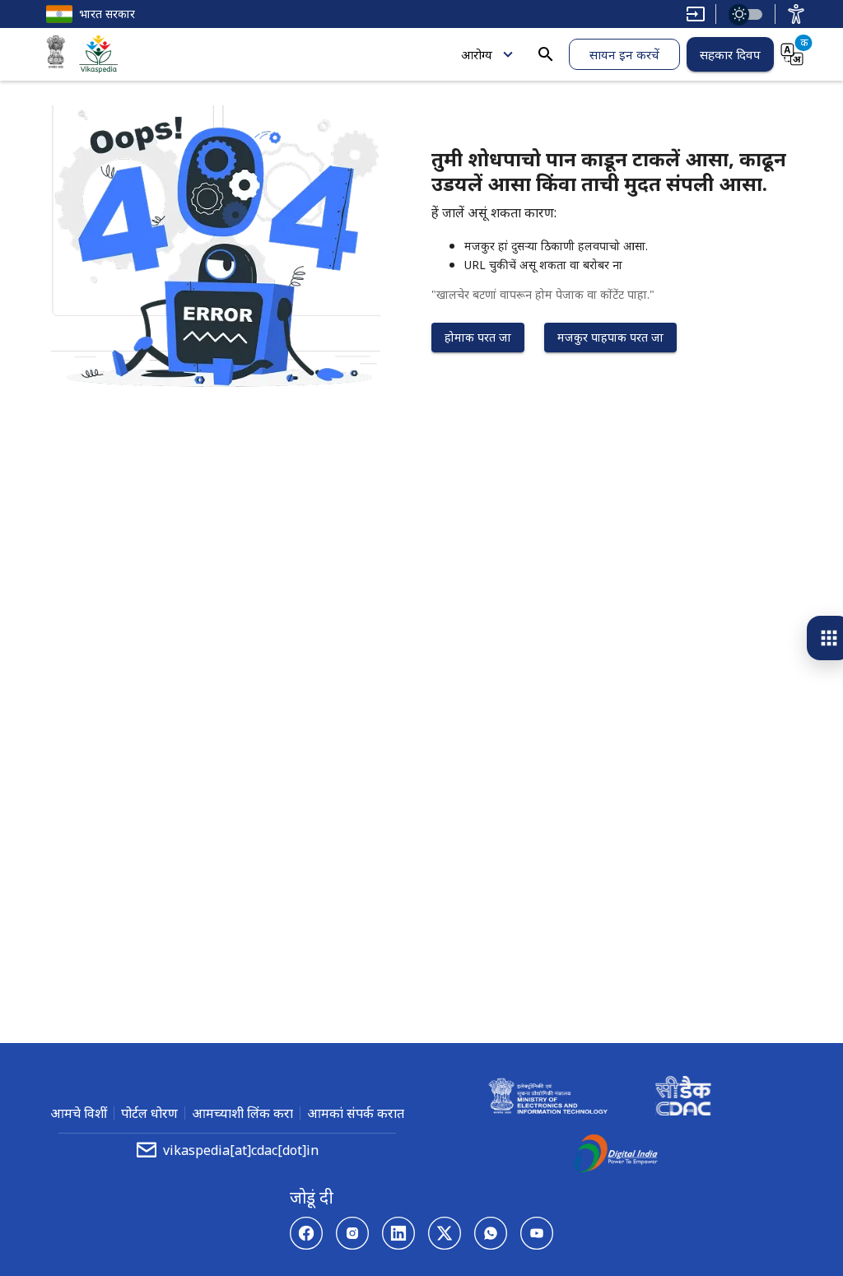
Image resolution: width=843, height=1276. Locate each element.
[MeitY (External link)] (56, 54)
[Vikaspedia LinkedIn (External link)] (398, 1233)
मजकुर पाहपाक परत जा (610, 337)
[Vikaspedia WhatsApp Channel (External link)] (490, 1233)
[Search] (545, 54)
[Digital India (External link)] (616, 1156)
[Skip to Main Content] (695, 14)
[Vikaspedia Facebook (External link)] (306, 1233)
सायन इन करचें (624, 54)
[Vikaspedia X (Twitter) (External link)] (444, 1233)
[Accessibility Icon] (796, 14)
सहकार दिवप (730, 54)
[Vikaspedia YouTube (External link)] (536, 1233)
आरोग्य (476, 54)
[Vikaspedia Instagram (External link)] (352, 1233)
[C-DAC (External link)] (683, 1098)
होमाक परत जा (478, 337)
